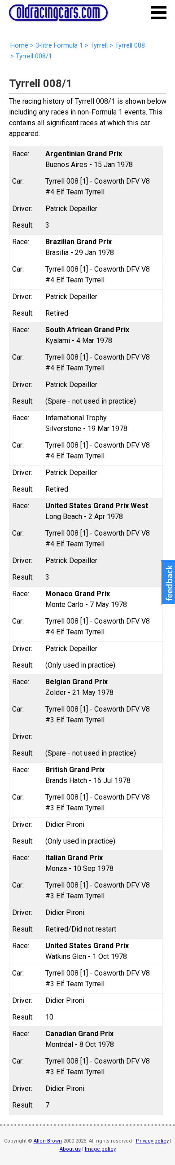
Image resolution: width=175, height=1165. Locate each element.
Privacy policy (152, 1141)
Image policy (100, 1149)
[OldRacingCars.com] (58, 15)
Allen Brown (48, 1141)
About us (70, 1149)
